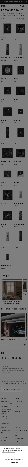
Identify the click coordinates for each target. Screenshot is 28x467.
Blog (16, 409)
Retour (17, 433)
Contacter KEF (5, 440)
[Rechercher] (20, 6)
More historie (18, 401)
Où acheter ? (4, 438)
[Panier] (23, 6)
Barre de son (4, 407)
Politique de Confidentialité (8, 451)
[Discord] (20, 358)
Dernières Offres (5, 424)
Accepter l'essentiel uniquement (14, 459)
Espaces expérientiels (21, 404)
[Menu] (26, 6)
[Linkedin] (13, 358)
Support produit (19, 438)
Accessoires (4, 421)
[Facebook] (2, 358)
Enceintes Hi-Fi (5, 401)
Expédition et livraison (21, 431)
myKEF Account (5, 431)
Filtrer (4, 18)
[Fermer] (26, 1)
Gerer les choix (14, 456)
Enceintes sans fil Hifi (7, 404)
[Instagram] (9, 358)
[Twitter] (6, 358)
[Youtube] (16, 358)
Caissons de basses (6, 409)
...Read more (23, 16)
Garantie (17, 436)
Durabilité (17, 412)
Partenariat (18, 407)
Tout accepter (14, 462)
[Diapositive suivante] (24, 292)
